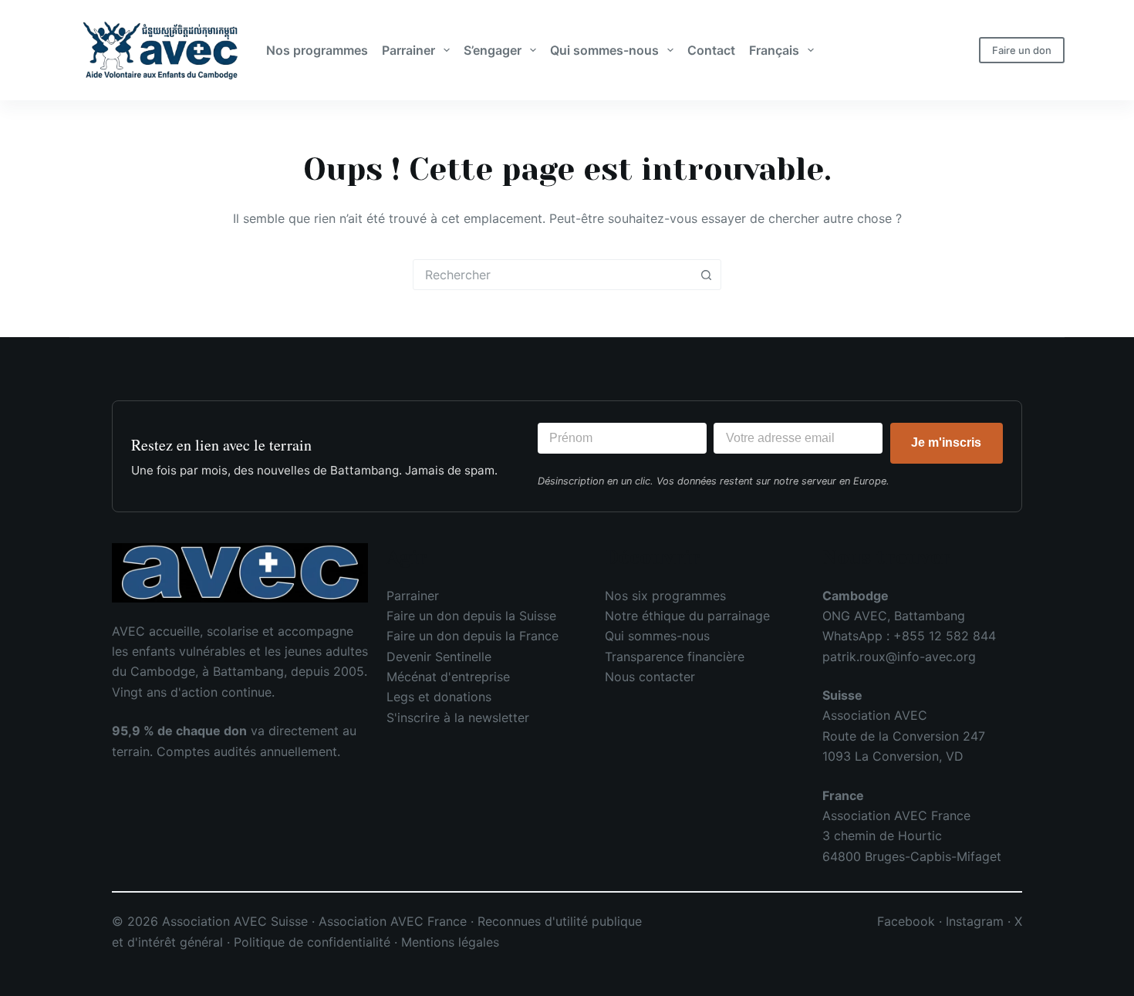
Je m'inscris (946, 442)
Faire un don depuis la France (472, 635)
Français (774, 50)
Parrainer (408, 50)
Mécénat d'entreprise (448, 676)
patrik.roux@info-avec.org (899, 656)
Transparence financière (674, 656)
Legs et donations (438, 696)
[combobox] (552, 274)
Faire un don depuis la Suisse (471, 615)
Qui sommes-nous (604, 50)
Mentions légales (450, 942)
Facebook (906, 921)
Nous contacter (650, 676)
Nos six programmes (665, 595)
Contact (711, 50)
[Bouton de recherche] (706, 274)
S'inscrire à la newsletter (457, 717)
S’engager (492, 50)
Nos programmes (317, 50)
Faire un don (1021, 50)
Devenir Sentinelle (438, 656)
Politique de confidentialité (312, 942)
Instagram (975, 921)
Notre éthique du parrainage (687, 615)
